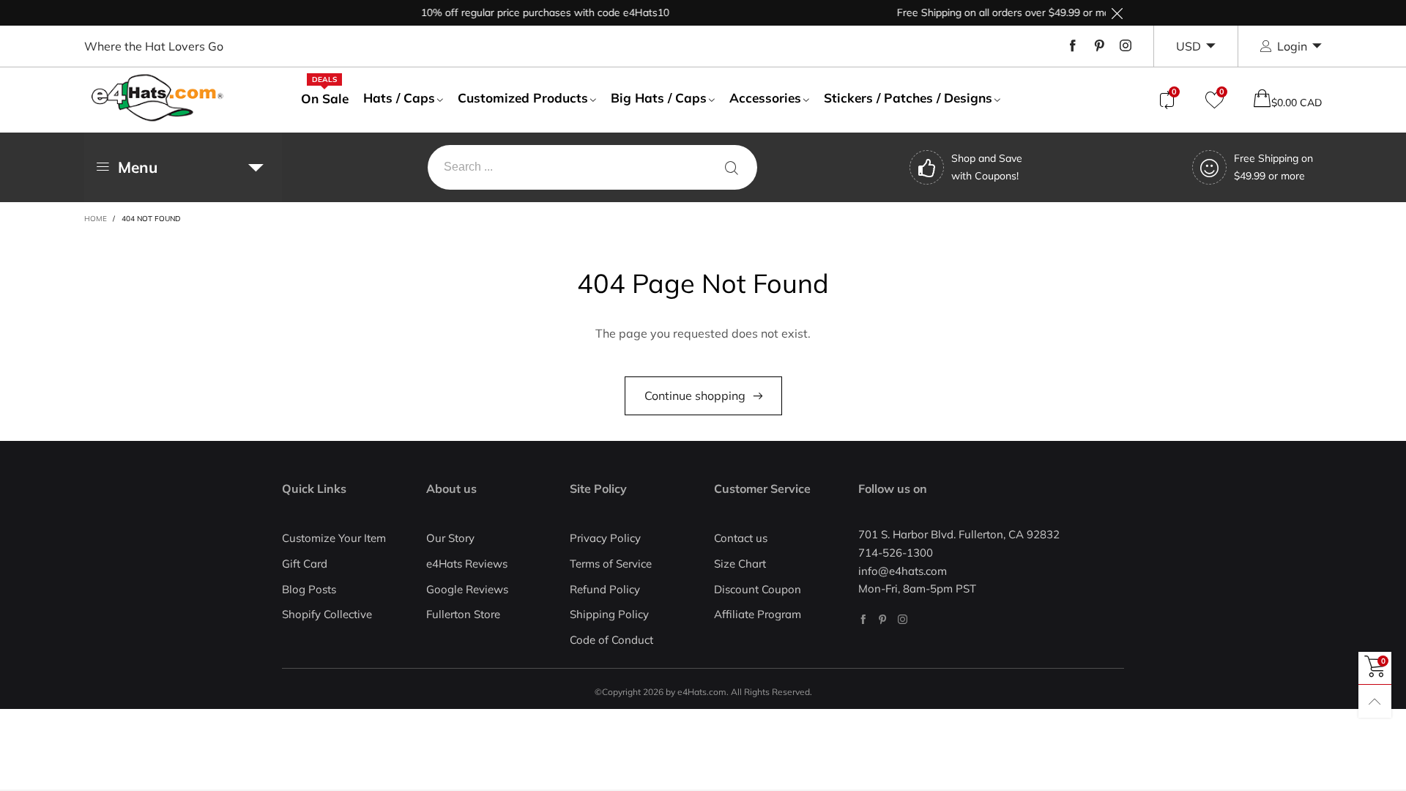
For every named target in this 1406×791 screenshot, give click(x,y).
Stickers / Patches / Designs (908, 97)
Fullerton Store (463, 614)
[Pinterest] (1099, 46)
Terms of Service (611, 564)
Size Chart (740, 564)
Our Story (450, 538)
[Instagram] (1125, 46)
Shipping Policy (609, 614)
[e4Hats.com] (157, 98)
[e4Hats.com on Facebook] (863, 619)
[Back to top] (1374, 701)
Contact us (740, 538)
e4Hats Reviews (466, 564)
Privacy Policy (605, 538)
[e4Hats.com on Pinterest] (882, 619)
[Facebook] (1073, 46)
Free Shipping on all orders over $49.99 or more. (998, 12)
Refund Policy (605, 589)
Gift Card (304, 564)
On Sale (325, 98)
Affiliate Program (757, 614)
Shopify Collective (327, 614)
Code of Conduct (611, 640)
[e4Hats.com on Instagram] (902, 619)
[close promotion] (1117, 13)
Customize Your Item (334, 538)
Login (1292, 46)
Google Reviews (467, 589)
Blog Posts (309, 589)
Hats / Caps (399, 97)
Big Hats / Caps (659, 97)
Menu (137, 167)
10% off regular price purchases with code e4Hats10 (534, 12)
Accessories (765, 97)
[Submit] (732, 167)
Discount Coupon (757, 589)
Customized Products (523, 97)
